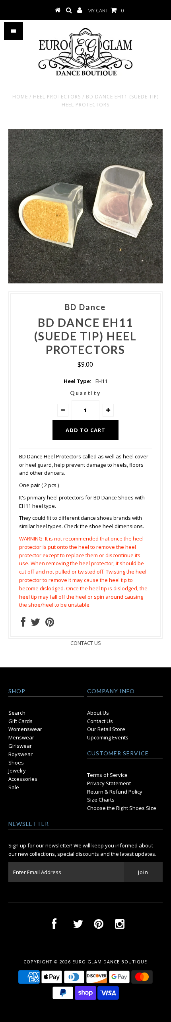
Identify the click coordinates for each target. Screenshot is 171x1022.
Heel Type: (77, 381)
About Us (98, 712)
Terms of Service (107, 774)
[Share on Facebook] (23, 623)
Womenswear (25, 729)
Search (16, 712)
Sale (13, 787)
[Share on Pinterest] (49, 623)
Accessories (22, 778)
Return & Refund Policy (114, 791)
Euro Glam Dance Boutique (109, 962)
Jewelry (17, 770)
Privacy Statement (109, 783)
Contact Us (100, 721)
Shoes (16, 762)
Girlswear (20, 745)
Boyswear (20, 754)
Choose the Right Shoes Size (121, 808)
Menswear (21, 737)
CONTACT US (85, 643)
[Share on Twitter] (35, 623)
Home (20, 96)
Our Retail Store (106, 729)
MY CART (105, 10)
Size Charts (101, 799)
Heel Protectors (57, 96)
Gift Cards (20, 721)
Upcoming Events (107, 737)
